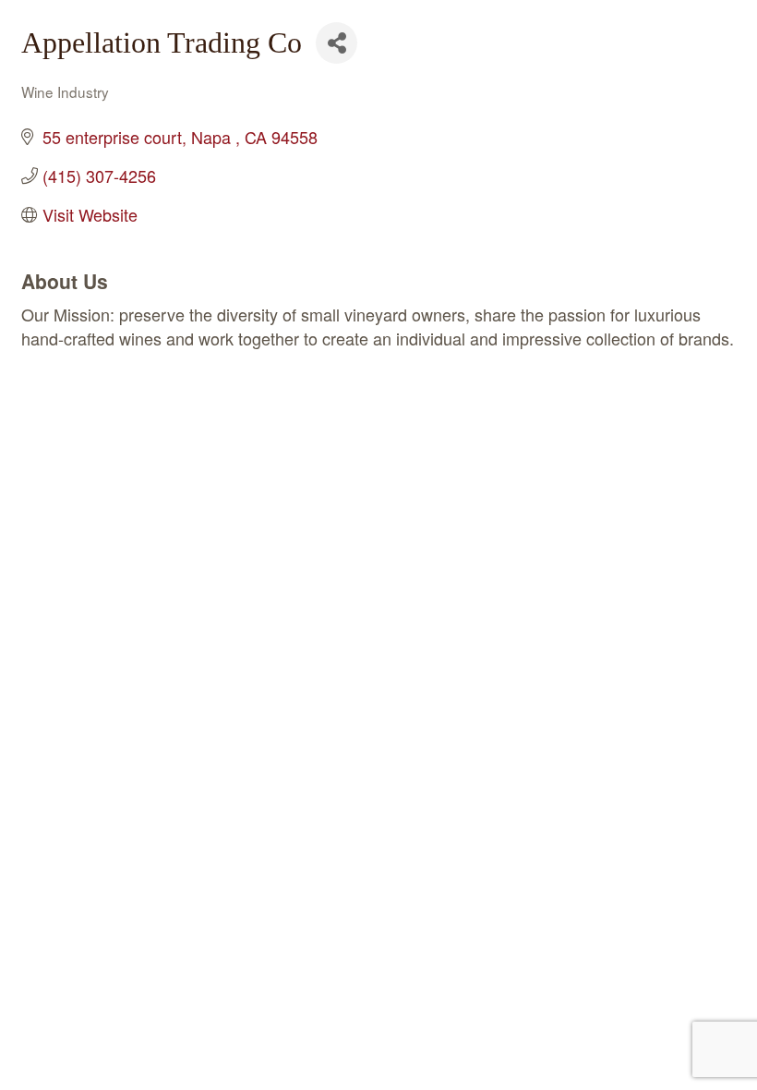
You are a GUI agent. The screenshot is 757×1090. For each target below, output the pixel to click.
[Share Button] (336, 43)
